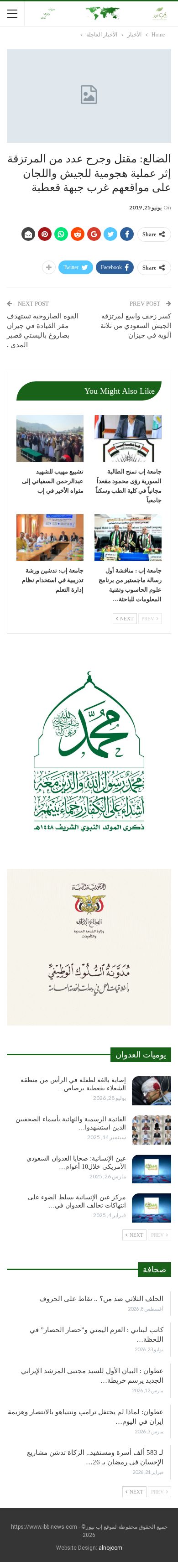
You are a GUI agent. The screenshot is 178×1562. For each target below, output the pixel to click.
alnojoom (110, 1548)
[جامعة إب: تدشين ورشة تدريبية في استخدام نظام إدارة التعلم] (50, 537)
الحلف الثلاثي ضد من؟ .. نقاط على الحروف (101, 1298)
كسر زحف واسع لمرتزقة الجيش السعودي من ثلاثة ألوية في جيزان (135, 325)
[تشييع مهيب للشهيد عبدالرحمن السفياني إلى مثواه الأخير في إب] (50, 438)
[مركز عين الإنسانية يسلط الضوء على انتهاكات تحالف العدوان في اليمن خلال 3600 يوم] (151, 1208)
